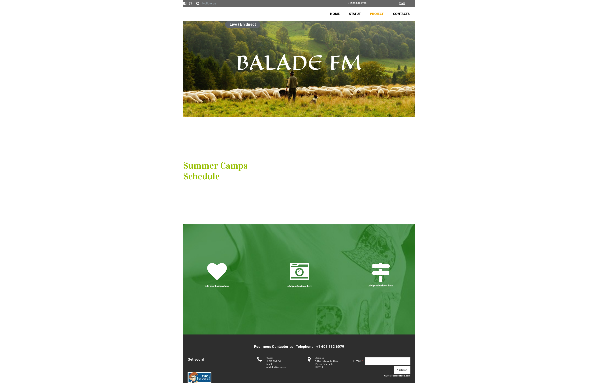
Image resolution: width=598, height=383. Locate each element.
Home (335, 14)
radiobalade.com (401, 376)
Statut (355, 14)
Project (377, 14)
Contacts (401, 14)
